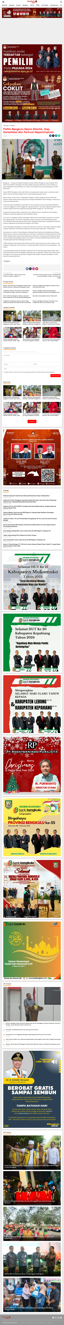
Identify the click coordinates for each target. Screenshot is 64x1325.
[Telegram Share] (56, 135)
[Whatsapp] (59, 135)
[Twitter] (30, 268)
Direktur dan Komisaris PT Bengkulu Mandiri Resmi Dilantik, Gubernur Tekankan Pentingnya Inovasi (17, 286)
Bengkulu (5, 136)
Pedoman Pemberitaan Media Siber (36, 1322)
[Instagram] (33, 268)
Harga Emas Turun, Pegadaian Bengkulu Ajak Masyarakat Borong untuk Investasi (28, 1034)
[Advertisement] (32, 30)
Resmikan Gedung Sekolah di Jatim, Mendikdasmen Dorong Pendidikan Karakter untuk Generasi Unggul (47, 275)
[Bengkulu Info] (32, 2)
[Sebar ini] (50, 135)
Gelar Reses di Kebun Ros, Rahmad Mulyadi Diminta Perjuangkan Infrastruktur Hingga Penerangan (33, 1039)
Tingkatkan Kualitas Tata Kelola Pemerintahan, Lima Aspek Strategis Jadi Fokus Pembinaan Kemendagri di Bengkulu (16, 291)
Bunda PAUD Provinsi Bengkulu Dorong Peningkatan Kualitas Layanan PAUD (31, 339)
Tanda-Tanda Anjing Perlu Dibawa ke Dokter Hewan (19, 535)
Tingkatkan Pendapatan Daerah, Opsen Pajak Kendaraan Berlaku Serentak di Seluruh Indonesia (17, 301)
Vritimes (6, 490)
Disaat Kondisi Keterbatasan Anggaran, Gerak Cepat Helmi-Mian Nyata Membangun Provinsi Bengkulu (12, 323)
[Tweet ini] (53, 135)
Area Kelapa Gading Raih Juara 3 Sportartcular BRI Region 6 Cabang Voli (27, 531)
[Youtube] (36, 268)
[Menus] (3, 2)
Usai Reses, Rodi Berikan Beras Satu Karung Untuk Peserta (22, 1029)
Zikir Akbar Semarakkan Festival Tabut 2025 (45, 296)
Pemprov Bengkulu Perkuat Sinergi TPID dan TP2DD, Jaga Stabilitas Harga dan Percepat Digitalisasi (11, 339)
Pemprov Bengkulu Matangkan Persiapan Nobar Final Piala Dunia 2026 (46, 286)
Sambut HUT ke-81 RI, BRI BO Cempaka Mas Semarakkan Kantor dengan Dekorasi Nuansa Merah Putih (29, 507)
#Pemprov (7, 261)
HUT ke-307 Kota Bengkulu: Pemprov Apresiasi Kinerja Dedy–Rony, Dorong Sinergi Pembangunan (17, 296)
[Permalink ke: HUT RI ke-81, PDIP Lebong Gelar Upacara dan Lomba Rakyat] (51, 332)
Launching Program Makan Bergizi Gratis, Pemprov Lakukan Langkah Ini (14, 274)
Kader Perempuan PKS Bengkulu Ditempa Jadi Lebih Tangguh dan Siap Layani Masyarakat (32, 323)
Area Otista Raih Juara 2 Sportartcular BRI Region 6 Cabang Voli (24, 540)
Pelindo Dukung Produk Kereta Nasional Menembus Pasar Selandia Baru (26, 496)
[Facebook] (27, 268)
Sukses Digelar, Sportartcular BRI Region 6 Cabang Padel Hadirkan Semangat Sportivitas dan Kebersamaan (28, 513)
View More (32, 421)
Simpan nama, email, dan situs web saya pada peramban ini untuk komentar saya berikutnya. (30, 372)
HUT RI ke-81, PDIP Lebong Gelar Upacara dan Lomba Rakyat (51, 339)
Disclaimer (22, 1322)
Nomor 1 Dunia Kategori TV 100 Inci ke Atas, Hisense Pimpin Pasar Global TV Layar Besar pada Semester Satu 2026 (31, 545)
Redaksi (49, 1322)
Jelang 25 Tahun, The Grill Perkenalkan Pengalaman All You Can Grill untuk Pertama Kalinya (30, 519)
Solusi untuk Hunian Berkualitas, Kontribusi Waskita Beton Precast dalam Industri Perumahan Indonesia (29, 525)
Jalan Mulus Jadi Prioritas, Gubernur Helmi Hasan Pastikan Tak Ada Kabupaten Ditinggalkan (51, 323)
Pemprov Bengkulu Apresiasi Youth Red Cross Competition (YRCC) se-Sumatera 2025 (45, 301)
